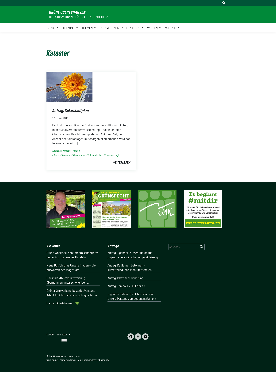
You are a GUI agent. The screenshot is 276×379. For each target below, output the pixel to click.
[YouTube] (145, 336)
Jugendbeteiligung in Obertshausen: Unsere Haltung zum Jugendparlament (131, 296)
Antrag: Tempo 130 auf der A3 (126, 286)
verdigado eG (102, 359)
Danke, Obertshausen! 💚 (62, 303)
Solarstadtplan (95, 155)
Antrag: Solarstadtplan (70, 110)
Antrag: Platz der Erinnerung (125, 278)
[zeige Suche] (224, 3)
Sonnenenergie (112, 155)
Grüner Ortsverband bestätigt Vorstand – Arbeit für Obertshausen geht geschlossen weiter (73, 293)
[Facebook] (130, 336)
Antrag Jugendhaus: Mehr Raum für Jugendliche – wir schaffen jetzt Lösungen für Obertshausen (134, 255)
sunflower (71, 359)
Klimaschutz (79, 155)
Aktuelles (57, 150)
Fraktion (76, 150)
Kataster (66, 155)
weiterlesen (121, 162)
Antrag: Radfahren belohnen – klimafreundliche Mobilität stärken (129, 267)
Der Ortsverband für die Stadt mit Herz (78, 17)
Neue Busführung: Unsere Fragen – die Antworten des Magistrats (71, 267)
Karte (56, 155)
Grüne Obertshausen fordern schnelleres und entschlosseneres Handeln (72, 255)
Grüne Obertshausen (67, 12)
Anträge (67, 150)
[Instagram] (138, 336)
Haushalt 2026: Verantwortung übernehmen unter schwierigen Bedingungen (66, 280)
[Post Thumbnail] (69, 87)
